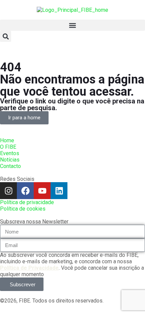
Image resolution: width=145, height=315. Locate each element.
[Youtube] (42, 190)
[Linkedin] (59, 190)
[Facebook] (25, 190)
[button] (72, 25)
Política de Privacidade (29, 268)
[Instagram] (8, 190)
